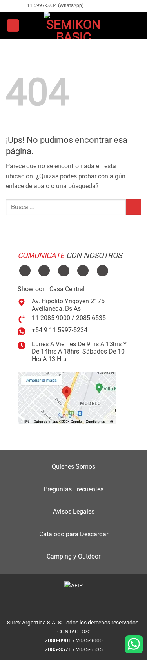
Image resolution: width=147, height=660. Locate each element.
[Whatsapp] (134, 644)
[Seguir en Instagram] (101, 6)
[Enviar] (133, 207)
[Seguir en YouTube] (102, 270)
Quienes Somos (73, 466)
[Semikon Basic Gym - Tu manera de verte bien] (73, 25)
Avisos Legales (73, 511)
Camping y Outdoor (73, 556)
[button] (13, 25)
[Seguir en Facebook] (93, 6)
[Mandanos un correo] (108, 6)
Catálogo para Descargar (73, 534)
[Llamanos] (116, 6)
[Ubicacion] (67, 398)
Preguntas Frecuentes (73, 489)
